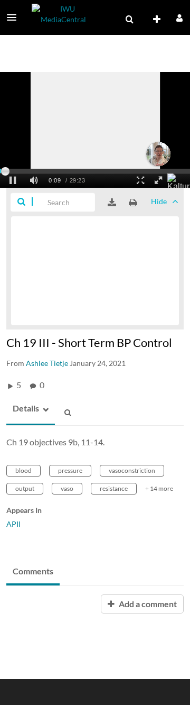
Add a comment (147, 604)
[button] (14, 17)
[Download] (112, 202)
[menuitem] (129, 19)
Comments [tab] (33, 571)
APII (13, 523)
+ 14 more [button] (159, 488)
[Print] (133, 202)
